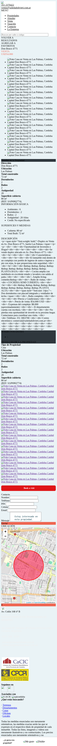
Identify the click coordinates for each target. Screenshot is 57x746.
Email (4, 510)
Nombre (5, 497)
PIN (3, 504)
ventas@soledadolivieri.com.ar (16, 7)
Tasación (11, 24)
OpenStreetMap (40, 602)
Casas (5, 710)
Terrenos (7, 705)
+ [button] (5, 531)
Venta (10, 21)
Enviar (4, 523)
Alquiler (11, 18)
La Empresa (13, 29)
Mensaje (5, 520)
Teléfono (5, 500)
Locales (6, 716)
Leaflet (28, 602)
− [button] (5, 536)
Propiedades (13, 15)
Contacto (11, 26)
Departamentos (10, 707)
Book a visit (29, 488)
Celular (4, 507)
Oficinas (7, 713)
